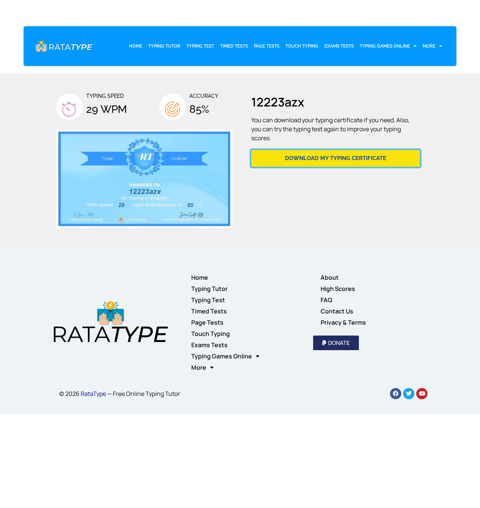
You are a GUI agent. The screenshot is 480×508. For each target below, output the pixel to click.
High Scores (338, 289)
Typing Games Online (385, 46)
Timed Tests (234, 46)
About (330, 277)
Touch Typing (301, 46)
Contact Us (337, 311)
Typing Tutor (164, 46)
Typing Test (200, 46)
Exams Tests (339, 46)
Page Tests (266, 46)
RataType (93, 394)
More (429, 46)
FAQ (326, 300)
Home (135, 46)
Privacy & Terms (343, 322)
